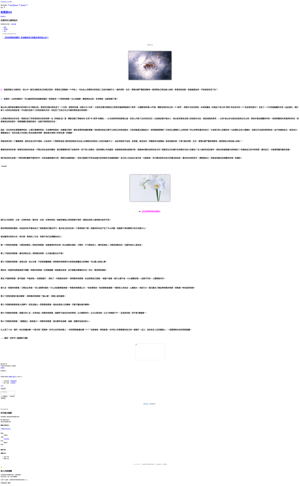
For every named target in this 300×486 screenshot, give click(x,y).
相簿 (5, 27)
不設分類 (13, 24)
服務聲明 (165, 464)
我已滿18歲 (3, 483)
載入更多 (3, 388)
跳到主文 (3, 16)
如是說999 (6, 12)
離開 (9, 483)
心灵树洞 (12, 383)
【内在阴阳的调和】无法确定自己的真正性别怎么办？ (26, 38)
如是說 (2, 367)
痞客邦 (10, 376)
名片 (5, 31)
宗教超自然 (13, 381)
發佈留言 (3, 398)
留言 (14, 376)
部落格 (6, 29)
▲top (2, 385)
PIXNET (138, 464)
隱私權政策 (158, 464)
